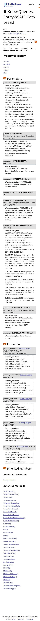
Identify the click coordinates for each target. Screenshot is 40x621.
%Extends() (7, 524)
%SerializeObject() (9, 553)
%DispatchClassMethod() (11, 503)
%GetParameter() (9, 527)
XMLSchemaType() (9, 589)
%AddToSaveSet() (9, 491)
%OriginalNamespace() (11, 544)
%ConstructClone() (9, 500)
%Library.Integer (25, 348)
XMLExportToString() (10, 577)
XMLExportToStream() (10, 574)
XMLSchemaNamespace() (11, 586)
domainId (6, 64)
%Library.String (22, 446)
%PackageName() (9, 547)
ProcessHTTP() (8, 565)
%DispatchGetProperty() (11, 509)
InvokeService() (8, 562)
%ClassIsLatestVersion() (11, 494)
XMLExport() (7, 571)
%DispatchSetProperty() (11, 521)
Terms (13, 619)
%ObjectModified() (9, 541)
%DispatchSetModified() (11, 515)
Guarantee (21, 619)
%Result (6, 61)
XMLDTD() (6, 568)
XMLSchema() (8, 583)
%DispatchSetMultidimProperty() (14, 518)
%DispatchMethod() (10, 512)
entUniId (6, 67)
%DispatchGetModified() (11, 506)
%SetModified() (8, 556)
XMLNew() (6, 580)
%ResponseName (9, 480)
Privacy (8, 619)
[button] (4, 78)
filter (5, 73)
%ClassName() (8, 497)
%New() (6, 535)
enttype (5, 70)
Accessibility (29, 619)
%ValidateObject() (9, 559)
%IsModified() (8, 532)
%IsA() (5, 530)
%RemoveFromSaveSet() (11, 550)
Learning (31, 4)
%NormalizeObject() (10, 538)
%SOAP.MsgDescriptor (18, 33)
